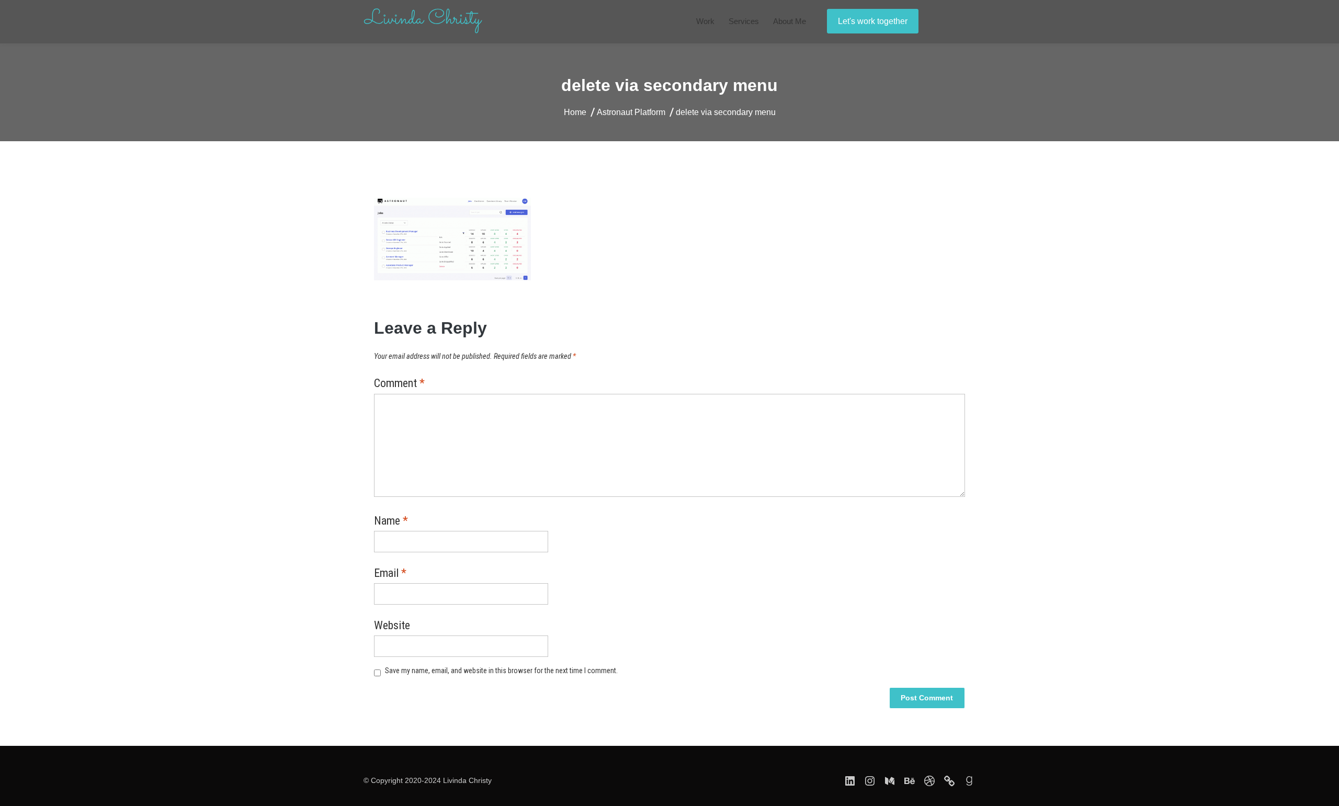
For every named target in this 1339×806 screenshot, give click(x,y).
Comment (399, 384)
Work (705, 21)
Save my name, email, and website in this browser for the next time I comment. (501, 670)
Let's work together (872, 21)
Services (744, 21)
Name (391, 521)
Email (390, 574)
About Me (789, 21)
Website (392, 626)
